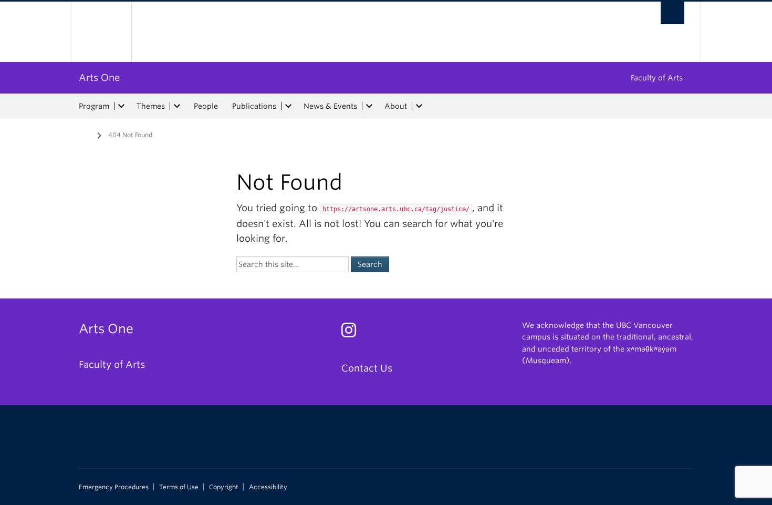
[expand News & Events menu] (369, 106)
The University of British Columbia (101, 32)
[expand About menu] (419, 106)
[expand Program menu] (121, 106)
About (395, 106)
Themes (151, 106)
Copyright (223, 487)
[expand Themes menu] (177, 106)
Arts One (99, 77)
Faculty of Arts (657, 78)
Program (94, 106)
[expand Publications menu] (288, 106)
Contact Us (366, 368)
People (206, 106)
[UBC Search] (672, 13)
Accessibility (268, 487)
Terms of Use (179, 487)
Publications (254, 106)
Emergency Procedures (114, 487)
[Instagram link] (352, 332)
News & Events (330, 106)
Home (85, 134)
